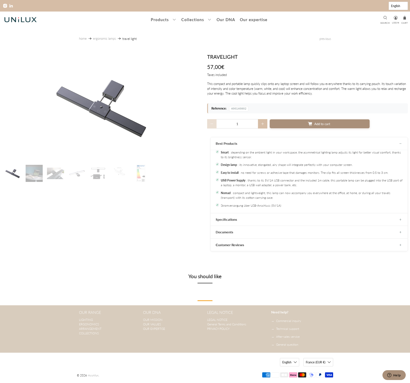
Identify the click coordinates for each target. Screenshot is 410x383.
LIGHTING (86, 320)
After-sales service (288, 336)
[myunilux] (20, 19)
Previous (325, 39)
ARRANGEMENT (90, 328)
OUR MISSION (153, 320)
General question (287, 344)
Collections (192, 19)
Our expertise (253, 19)
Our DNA (226, 19)
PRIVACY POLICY (218, 328)
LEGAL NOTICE (217, 320)
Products (160, 19)
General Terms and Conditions (226, 324)
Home (83, 38)
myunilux (93, 375)
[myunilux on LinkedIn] (11, 6)
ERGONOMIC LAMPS (104, 38)
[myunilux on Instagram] (5, 6)
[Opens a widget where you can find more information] (394, 375)
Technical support (287, 328)
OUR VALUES (152, 324)
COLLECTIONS (89, 333)
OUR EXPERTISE (154, 328)
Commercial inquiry (288, 321)
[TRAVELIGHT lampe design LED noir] (102, 107)
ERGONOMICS (89, 324)
